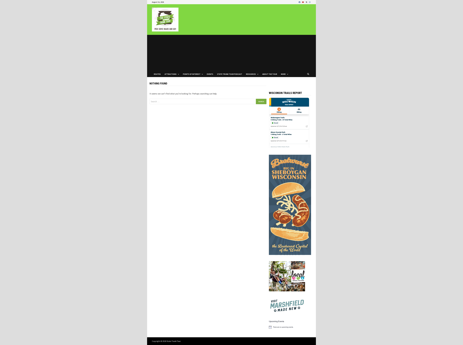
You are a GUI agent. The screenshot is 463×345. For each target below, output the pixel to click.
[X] (306, 2)
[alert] (290, 327)
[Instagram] (309, 2)
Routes (157, 74)
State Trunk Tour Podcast (229, 74)
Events (210, 74)
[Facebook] (299, 2)
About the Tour (269, 74)
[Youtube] (303, 2)
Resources (251, 74)
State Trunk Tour (173, 341)
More (283, 74)
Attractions (171, 74)
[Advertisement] (231, 53)
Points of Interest (191, 74)
